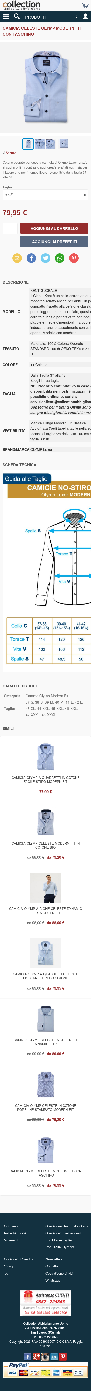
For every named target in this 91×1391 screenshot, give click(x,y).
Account (85, 16)
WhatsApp (59, 258)
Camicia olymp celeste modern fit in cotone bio (46, 845)
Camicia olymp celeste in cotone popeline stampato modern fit (45, 1107)
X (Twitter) (45, 260)
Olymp (11, 152)
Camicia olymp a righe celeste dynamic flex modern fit (45, 910)
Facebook (31, 258)
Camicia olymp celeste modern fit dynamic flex (45, 1041)
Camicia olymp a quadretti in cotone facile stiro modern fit (46, 779)
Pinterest (73, 258)
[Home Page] (21, 7)
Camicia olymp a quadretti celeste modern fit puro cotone (45, 976)
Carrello (85, 5)
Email (17, 258)
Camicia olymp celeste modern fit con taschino (45, 1173)
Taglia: (8, 187)
